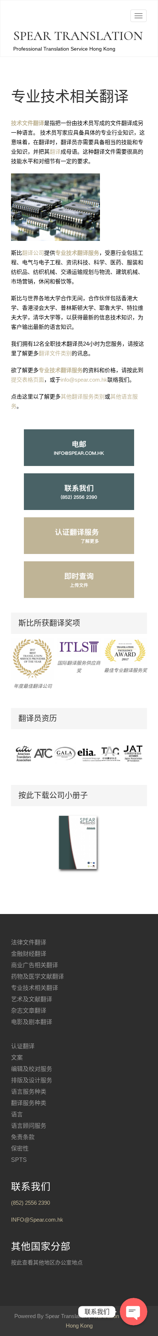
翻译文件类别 (55, 353)
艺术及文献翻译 (31, 999)
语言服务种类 (28, 1092)
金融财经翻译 (28, 954)
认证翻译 (23, 1046)
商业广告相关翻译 (34, 965)
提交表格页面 (27, 380)
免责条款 (23, 1137)
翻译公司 (33, 253)
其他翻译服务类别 (83, 396)
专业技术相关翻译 (34, 988)
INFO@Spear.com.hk (37, 1219)
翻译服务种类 (28, 1103)
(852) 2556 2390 (30, 1203)
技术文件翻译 (27, 123)
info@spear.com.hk (84, 380)
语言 (17, 1114)
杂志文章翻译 (28, 1010)
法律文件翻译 (28, 942)
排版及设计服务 (31, 1080)
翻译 (55, 151)
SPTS (19, 1160)
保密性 (20, 1148)
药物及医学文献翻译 (37, 976)
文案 (17, 1057)
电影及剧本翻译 (31, 1022)
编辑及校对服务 (31, 1069)
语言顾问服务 (28, 1126)
